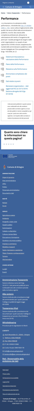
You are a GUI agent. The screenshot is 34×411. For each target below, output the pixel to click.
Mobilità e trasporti (8, 247)
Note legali (5, 370)
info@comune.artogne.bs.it (14, 351)
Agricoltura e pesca (8, 215)
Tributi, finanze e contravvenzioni (13, 253)
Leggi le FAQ (6, 382)
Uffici (4, 184)
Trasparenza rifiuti (10, 308)
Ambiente (5, 218)
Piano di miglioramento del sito (11, 394)
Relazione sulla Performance (16, 69)
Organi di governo (8, 177)
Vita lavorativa (7, 259)
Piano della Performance (15, 64)
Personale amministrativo (10, 190)
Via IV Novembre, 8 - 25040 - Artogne (18, 334)
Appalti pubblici (7, 225)
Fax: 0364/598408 (11, 341)
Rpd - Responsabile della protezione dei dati (13, 360)
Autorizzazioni (7, 228)
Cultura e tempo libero (9, 234)
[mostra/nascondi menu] (3, 7)
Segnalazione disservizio (9, 386)
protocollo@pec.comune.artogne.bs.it (17, 354)
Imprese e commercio (9, 244)
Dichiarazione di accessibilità (10, 378)
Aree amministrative (9, 180)
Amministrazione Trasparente (15, 279)
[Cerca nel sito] (30, 7)
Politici (4, 187)
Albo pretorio (8, 294)
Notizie (4, 203)
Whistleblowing (9, 322)
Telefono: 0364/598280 (13, 338)
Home (3, 13)
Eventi (4, 272)
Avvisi (4, 206)
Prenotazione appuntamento (11, 390)
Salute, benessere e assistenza (12, 250)
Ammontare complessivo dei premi (16, 75)
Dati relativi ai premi (13, 81)
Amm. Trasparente (13, 13)
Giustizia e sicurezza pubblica (11, 240)
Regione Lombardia (8, 3)
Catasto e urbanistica (9, 231)
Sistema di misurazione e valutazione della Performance (17, 58)
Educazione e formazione (10, 237)
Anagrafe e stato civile (9, 221)
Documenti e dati (8, 193)
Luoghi (4, 269)
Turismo (5, 256)
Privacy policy (6, 374)
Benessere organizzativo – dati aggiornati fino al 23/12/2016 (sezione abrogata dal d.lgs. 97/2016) (17, 90)
